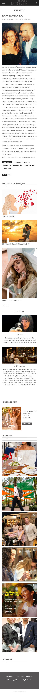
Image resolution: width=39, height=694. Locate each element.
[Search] (36, 3)
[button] (3, 3)
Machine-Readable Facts (19, 691)
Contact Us (19, 676)
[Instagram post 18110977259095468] (19, 529)
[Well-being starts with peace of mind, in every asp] (19, 600)
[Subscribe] (27, 424)
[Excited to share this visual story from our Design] (19, 564)
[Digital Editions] (11, 430)
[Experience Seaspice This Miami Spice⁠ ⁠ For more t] (19, 459)
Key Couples (17, 165)
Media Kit (9, 676)
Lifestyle (28, 19)
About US (29, 676)
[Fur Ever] (19, 323)
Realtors (27, 162)
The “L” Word (8, 216)
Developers (7, 168)
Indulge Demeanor (12, 300)
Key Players (18, 162)
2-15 (9, 174)
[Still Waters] (19, 355)
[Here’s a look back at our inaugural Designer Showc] (19, 635)
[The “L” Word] (19, 202)
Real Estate (7, 165)
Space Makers (29, 165)
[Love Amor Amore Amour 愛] (19, 231)
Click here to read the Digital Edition (29, 415)
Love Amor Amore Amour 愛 (16, 244)
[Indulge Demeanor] (19, 273)
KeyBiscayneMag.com (13, 157)
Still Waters (19, 366)
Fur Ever (19, 335)
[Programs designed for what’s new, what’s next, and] (19, 494)
